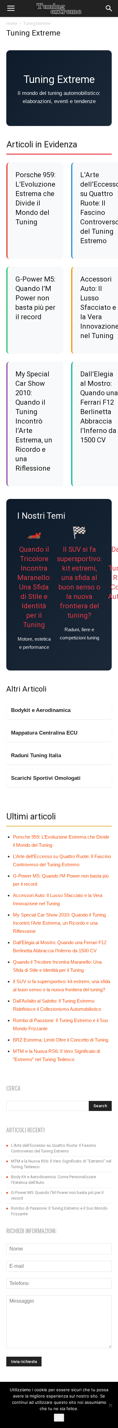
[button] (109, 8)
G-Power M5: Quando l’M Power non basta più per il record (35, 298)
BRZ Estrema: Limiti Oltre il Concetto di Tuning (60, 1039)
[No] (110, 1405)
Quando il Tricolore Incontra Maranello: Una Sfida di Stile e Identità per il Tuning (34, 587)
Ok (59, 1417)
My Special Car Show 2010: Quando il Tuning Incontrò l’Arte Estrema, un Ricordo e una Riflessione (33, 421)
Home (11, 23)
